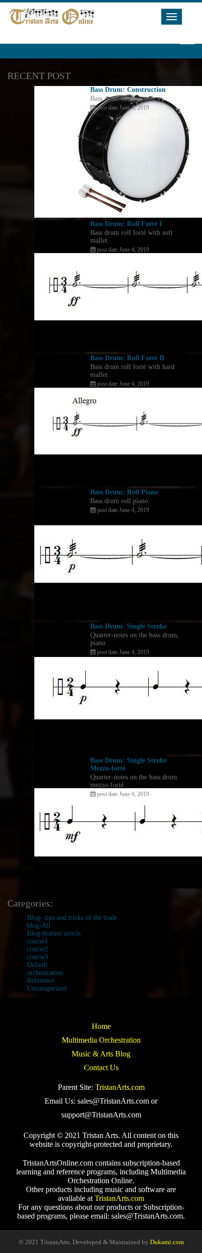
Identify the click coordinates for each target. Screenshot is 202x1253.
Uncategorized (47, 988)
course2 (37, 949)
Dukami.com (167, 1242)
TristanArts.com (120, 1087)
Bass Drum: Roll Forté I (126, 224)
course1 (37, 941)
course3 (37, 957)
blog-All (38, 925)
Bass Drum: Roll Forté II (127, 358)
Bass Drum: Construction (128, 89)
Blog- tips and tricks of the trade (72, 917)
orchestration (45, 972)
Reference (40, 980)
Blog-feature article (54, 933)
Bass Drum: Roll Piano (124, 492)
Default (37, 964)
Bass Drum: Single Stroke (128, 626)
